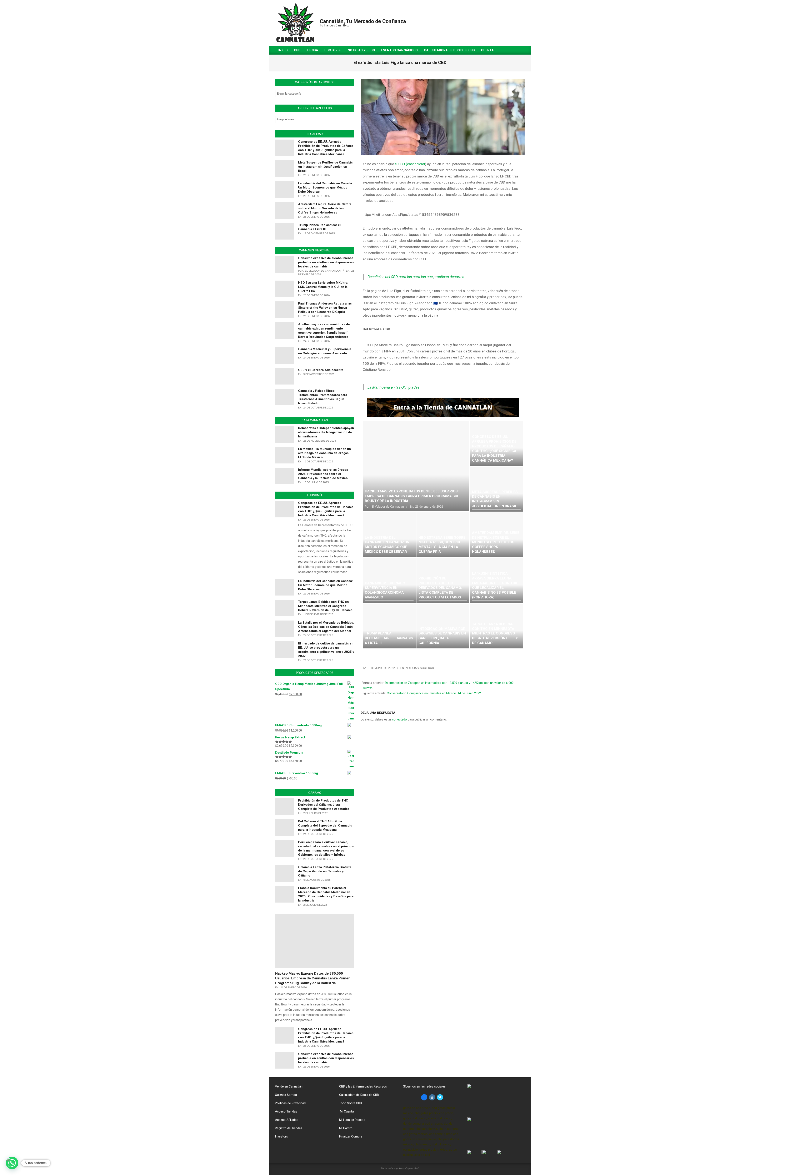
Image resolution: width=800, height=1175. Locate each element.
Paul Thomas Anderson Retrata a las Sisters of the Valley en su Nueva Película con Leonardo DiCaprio (325, 308)
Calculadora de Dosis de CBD (359, 1095)
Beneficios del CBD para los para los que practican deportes (416, 277)
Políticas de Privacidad (290, 1103)
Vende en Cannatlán (288, 1086)
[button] (12, 1163)
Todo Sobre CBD (350, 1103)
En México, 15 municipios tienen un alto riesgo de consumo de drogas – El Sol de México (324, 453)
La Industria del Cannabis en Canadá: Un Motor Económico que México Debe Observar (325, 187)
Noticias (412, 668)
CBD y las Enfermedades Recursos (363, 1086)
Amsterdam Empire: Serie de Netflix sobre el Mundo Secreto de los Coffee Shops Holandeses (324, 208)
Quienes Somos (286, 1095)
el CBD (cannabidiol (409, 164)
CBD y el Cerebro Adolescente (321, 370)
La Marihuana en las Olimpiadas (394, 387)
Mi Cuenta (346, 1111)
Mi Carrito (345, 1128)
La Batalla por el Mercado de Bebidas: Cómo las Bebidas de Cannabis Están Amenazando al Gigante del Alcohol (326, 627)
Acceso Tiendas (286, 1111)
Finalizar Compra (350, 1136)
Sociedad (427, 668)
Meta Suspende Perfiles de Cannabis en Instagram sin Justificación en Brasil (325, 167)
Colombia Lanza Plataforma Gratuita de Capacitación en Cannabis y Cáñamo (324, 871)
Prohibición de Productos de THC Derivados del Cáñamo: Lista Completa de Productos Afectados (323, 805)
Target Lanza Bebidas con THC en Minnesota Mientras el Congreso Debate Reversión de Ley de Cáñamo (325, 606)
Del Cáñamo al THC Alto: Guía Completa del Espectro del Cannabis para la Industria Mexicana (325, 825)
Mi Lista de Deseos (352, 1120)
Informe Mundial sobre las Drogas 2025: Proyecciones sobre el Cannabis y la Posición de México (323, 474)
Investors (281, 1136)
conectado (399, 719)
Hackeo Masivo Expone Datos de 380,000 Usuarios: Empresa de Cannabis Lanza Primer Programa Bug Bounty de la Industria (312, 978)
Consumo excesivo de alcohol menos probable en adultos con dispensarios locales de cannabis (326, 262)
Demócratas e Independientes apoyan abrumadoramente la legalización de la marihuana (326, 432)
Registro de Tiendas (288, 1128)
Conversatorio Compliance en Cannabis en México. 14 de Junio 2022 (434, 693)
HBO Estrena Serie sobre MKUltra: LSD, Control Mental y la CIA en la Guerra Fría (323, 287)
